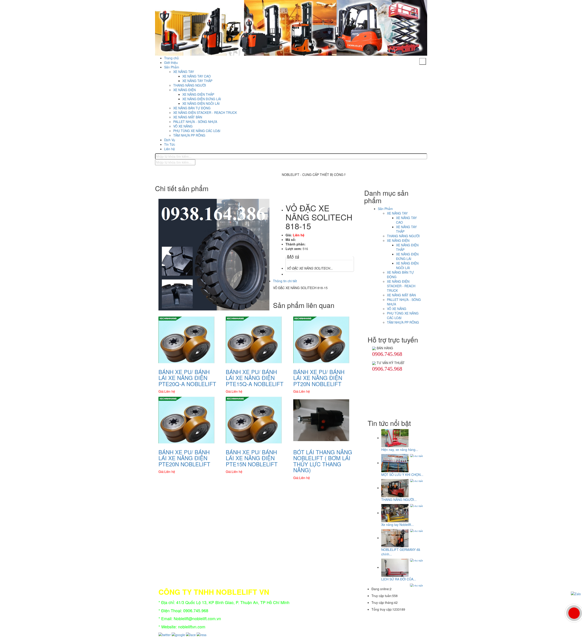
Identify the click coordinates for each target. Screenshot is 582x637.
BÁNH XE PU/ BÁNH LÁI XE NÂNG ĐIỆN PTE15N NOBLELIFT (252, 458)
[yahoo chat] (374, 348)
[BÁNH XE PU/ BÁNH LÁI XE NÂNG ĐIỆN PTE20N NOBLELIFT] (186, 419)
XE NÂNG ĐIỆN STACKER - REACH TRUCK (205, 112)
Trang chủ (171, 58)
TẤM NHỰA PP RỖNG (189, 135)
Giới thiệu (171, 62)
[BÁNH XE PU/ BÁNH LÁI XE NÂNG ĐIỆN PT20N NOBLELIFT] (321, 339)
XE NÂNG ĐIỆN (184, 89)
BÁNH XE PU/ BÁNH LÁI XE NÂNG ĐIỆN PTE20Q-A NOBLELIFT (187, 378)
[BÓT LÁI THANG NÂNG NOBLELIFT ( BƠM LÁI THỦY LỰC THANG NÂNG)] (321, 419)
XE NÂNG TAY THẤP (197, 80)
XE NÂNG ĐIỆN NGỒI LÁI (201, 103)
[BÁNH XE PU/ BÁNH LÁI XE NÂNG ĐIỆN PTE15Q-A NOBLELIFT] (254, 339)
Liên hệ (169, 149)
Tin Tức (169, 144)
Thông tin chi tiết (285, 281)
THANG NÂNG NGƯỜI (189, 85)
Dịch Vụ (169, 139)
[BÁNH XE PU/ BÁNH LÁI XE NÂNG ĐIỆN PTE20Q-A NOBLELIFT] (186, 339)
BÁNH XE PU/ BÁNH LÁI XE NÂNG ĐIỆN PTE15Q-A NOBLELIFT (254, 378)
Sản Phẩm (171, 67)
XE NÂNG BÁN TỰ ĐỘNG (192, 108)
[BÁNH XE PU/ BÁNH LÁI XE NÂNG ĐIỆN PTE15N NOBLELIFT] (254, 419)
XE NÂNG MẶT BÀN (187, 117)
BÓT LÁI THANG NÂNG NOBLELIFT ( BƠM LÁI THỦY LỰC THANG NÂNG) (322, 461)
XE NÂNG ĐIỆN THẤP (198, 94)
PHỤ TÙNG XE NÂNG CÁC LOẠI (196, 130)
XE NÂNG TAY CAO (196, 76)
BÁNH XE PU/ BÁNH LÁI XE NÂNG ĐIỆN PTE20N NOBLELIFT (184, 458)
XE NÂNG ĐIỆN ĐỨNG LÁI (201, 99)
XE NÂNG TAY (183, 71)
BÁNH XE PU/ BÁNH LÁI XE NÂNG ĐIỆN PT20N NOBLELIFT (318, 378)
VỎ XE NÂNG (183, 126)
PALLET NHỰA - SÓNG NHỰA (195, 121)
